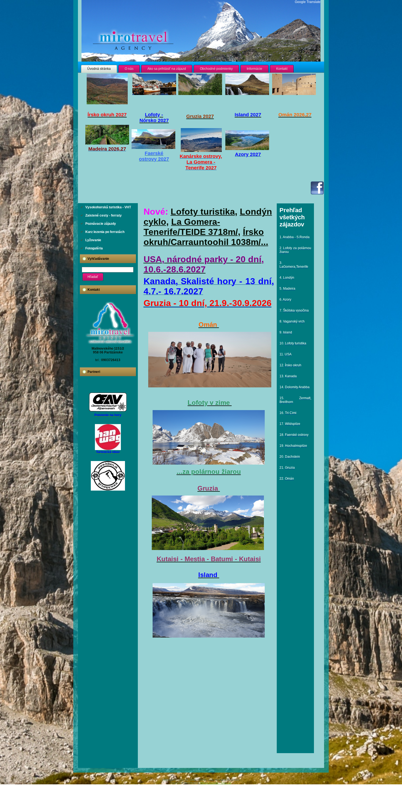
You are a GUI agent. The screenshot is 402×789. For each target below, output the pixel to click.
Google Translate (308, 2)
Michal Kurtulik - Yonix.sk (215, 782)
